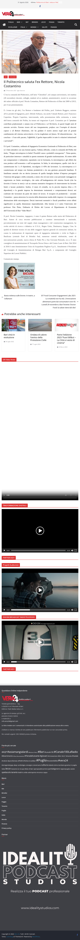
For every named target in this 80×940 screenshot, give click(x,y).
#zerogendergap (7, 765)
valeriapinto (32, 772)
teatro (20, 772)
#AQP (4, 752)
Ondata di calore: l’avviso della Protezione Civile (38, 337)
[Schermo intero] (76, 550)
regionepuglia (65, 769)
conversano (37, 765)
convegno (29, 765)
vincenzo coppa (42, 772)
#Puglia (41, 760)
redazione (22, 90)
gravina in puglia (71, 765)
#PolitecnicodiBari (29, 761)
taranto (14, 772)
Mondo (33, 27)
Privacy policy (6, 828)
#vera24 (63, 760)
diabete (51, 765)
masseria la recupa (17, 769)
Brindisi (35, 22)
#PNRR (20, 761)
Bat (27, 22)
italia (3, 769)
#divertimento (7, 756)
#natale (75, 756)
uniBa (25, 772)
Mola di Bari (29, 769)
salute (72, 769)
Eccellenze (12, 27)
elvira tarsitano (59, 765)
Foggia (51, 22)
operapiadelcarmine (41, 769)
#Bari (41, 751)
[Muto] (72, 550)
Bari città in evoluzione (9, 336)
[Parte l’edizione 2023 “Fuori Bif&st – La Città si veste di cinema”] (66, 320)
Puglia (11, 22)
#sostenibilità (52, 761)
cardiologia (21, 765)
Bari (18, 22)
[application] (40, 531)
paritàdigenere (54, 769)
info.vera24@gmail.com (10, 721)
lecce (8, 768)
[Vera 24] (4, 24)
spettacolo (6, 772)
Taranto (61, 22)
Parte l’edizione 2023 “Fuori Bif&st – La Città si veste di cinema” (66, 338)
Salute (44, 27)
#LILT (64, 756)
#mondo (69, 756)
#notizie (4, 761)
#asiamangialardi (17, 751)
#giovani (44, 756)
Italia (23, 27)
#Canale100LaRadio (66, 751)
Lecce (43, 22)
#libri (59, 756)
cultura (44, 765)
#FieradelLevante (31, 756)
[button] (21, 22)
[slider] (38, 550)
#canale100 (49, 752)
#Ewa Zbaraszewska (18, 756)
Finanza (54, 27)
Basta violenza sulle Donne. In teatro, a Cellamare (19, 297)
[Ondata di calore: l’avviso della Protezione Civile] (40, 320)
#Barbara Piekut (32, 752)
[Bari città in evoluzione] (13, 320)
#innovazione (52, 756)
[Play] (4, 550)
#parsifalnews (13, 761)
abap (15, 765)
